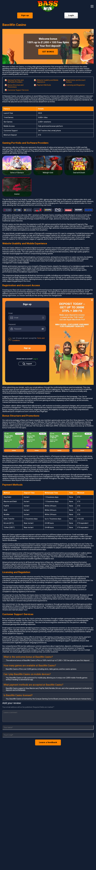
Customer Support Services (18, 90)
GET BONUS (48, 52)
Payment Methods (44, 85)
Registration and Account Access (75, 81)
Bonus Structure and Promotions (15, 86)
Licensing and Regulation (75, 85)
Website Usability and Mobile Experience (47, 81)
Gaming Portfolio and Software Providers (16, 81)
